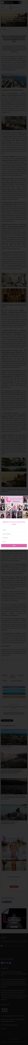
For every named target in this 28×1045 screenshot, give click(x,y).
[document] (14, 522)
